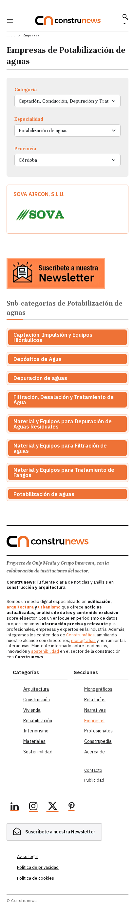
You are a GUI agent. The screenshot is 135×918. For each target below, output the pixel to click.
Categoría (25, 89)
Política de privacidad (38, 867)
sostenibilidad (45, 651)
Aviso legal (27, 856)
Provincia (25, 148)
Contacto (93, 770)
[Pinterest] (71, 807)
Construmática (80, 635)
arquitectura (20, 607)
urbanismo (49, 607)
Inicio (11, 35)
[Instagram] (33, 807)
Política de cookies (35, 878)
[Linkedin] (14, 807)
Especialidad (28, 119)
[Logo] (68, 20)
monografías (83, 640)
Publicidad (94, 780)
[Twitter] (52, 807)
